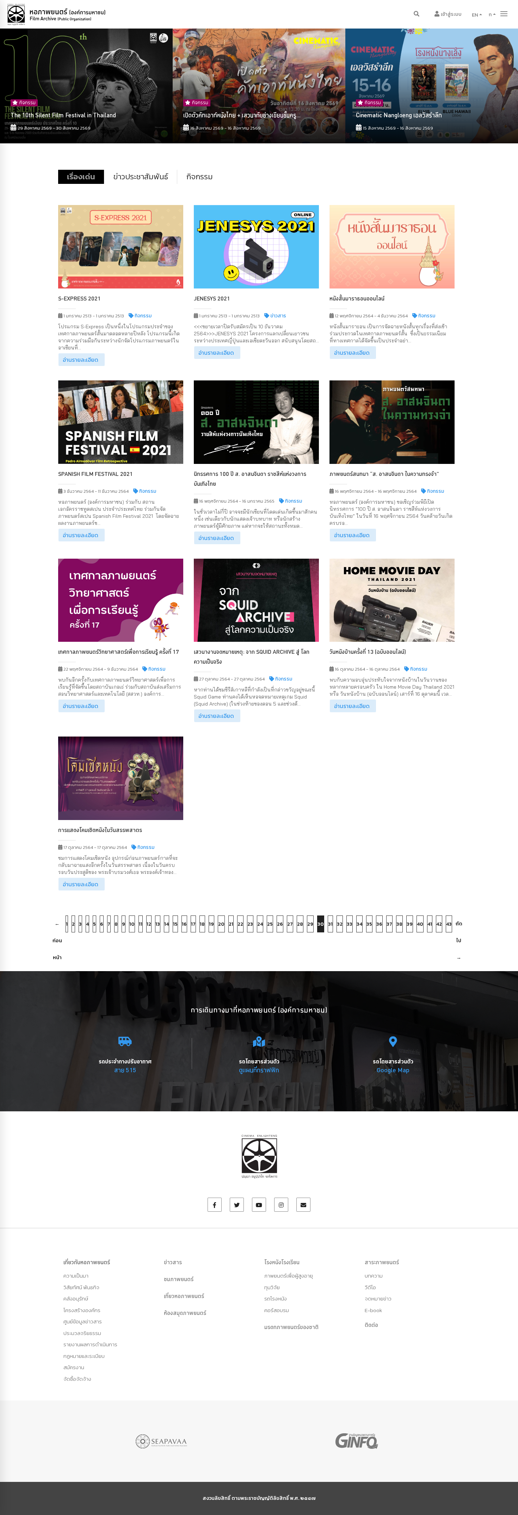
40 (420, 924)
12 (149, 924)
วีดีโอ (370, 1287)
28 (300, 924)
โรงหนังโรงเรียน (282, 1262)
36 (379, 924)
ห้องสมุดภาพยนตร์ (185, 1313)
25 (270, 924)
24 (260, 924)
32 (340, 924)
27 (290, 924)
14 (166, 924)
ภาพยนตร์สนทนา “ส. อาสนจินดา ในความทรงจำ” (384, 474)
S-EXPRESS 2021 (79, 298)
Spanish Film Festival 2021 (95, 474)
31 (330, 924)
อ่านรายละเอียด (80, 359)
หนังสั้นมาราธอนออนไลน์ (356, 298)
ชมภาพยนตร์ (178, 1279)
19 (211, 924)
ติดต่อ (371, 1325)
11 (140, 924)
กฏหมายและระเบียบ (84, 1356)
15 (175, 924)
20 (221, 924)
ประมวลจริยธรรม (82, 1333)
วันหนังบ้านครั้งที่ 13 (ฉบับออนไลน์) (367, 651)
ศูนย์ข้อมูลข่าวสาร (82, 1321)
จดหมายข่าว (378, 1298)
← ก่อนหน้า (57, 926)
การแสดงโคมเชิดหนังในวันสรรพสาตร (100, 830)
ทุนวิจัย (272, 1287)
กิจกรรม (199, 176)
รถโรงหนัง (275, 1298)
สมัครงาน (73, 1367)
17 (193, 924)
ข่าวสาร (173, 1262)
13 (157, 924)
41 (429, 924)
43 (449, 924)
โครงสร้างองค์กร (81, 1310)
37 (389, 924)
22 (240, 924)
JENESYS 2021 (212, 298)
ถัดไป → (459, 926)
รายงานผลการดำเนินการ (90, 1344)
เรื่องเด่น (81, 176)
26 (280, 924)
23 (250, 924)
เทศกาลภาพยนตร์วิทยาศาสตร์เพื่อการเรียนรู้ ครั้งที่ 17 (118, 651)
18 (202, 924)
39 (410, 924)
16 (184, 924)
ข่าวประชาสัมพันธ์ (140, 176)
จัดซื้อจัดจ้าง (77, 1379)
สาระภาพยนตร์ (382, 1262)
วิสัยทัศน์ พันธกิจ (81, 1287)
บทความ (374, 1276)
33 (349, 924)
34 (359, 924)
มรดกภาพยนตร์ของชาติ (291, 1327)
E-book (373, 1310)
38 (399, 924)
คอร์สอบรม (276, 1310)
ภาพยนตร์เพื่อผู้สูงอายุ (288, 1276)
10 (132, 924)
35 (369, 924)
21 (231, 924)
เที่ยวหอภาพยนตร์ (184, 1296)
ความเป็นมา (75, 1276)
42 (439, 924)
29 (310, 924)
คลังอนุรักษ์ (75, 1298)
